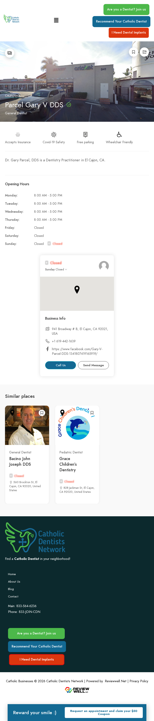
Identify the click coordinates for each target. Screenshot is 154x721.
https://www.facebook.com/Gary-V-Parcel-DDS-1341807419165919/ (77, 351)
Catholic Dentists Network (64, 681)
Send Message (93, 365)
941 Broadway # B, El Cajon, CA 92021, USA (80, 331)
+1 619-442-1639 (64, 341)
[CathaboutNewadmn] (104, 266)
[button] (56, 20)
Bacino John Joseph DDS (20, 461)
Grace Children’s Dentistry (68, 464)
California (12, 96)
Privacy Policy (139, 681)
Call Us (61, 365)
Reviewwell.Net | (117, 681)
